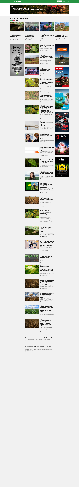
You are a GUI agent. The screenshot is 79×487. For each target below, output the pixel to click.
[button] (11, 1)
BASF (26, 336)
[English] (12, 20)
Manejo (41, 279)
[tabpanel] (39, 9)
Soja (40, 265)
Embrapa (41, 240)
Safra (41, 292)
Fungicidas (41, 305)
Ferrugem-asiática (42, 44)
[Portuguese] (11, 20)
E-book (41, 182)
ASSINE (59, 1)
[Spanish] (14, 20)
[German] (17, 20)
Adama (41, 319)
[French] (15, 20)
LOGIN (64, 1)
